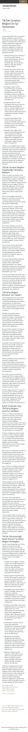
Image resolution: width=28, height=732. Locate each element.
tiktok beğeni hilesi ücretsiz (10, 687)
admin (4, 30)
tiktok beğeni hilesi (7, 685)
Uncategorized (11, 693)
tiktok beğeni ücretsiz (8, 689)
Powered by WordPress (8, 727)
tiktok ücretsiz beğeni (8, 690)
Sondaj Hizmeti (9, 6)
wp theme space (14, 729)
